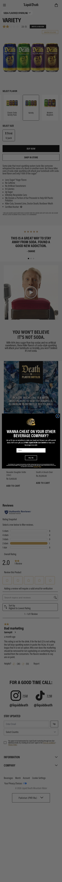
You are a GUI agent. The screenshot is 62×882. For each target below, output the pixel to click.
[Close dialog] (57, 416)
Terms (40, 466)
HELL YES (30, 458)
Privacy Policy (36, 466)
